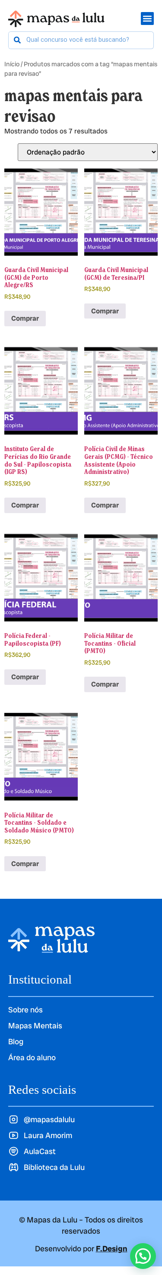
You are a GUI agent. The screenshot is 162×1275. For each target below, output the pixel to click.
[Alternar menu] (147, 18)
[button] (143, 1256)
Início (11, 64)
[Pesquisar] (17, 40)
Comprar (25, 318)
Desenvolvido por (81, 1248)
